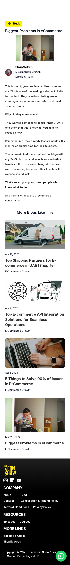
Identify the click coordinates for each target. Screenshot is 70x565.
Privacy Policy (42, 507)
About (7, 495)
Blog (24, 495)
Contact (8, 500)
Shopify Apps (12, 541)
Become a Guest (14, 535)
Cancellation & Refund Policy (39, 500)
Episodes (9, 521)
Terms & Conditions (16, 507)
